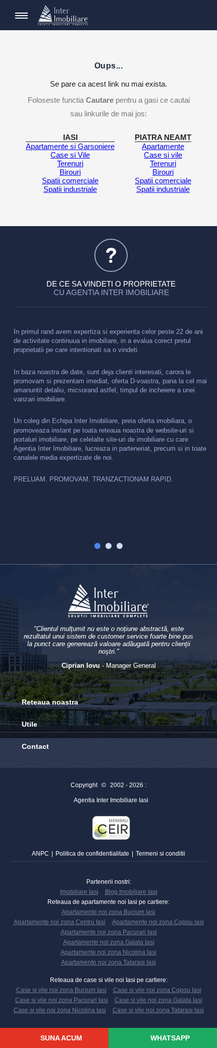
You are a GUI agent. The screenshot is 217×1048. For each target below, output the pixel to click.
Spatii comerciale (70, 180)
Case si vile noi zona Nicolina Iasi (60, 1010)
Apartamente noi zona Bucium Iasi (108, 912)
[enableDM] (179, 15)
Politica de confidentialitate (92, 853)
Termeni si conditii (160, 853)
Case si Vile (70, 155)
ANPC (40, 853)
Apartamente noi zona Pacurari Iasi (109, 932)
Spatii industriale (70, 189)
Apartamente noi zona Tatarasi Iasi (108, 962)
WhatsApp (169, 1038)
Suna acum (60, 1038)
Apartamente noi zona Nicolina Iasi (108, 952)
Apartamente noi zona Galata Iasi (108, 942)
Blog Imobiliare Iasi (131, 891)
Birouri (70, 172)
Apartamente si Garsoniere (70, 146)
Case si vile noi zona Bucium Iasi (61, 990)
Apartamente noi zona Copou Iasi (158, 922)
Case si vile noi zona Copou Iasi (157, 990)
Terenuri (70, 163)
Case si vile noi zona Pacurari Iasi (61, 1000)
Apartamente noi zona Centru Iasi (59, 922)
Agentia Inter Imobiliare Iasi (111, 800)
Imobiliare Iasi (79, 891)
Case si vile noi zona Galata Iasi (158, 1000)
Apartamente (163, 146)
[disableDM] (194, 15)
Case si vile (163, 155)
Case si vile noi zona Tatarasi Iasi (158, 1010)
